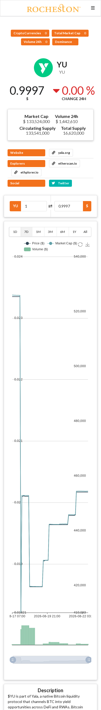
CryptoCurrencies (30, 33)
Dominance (63, 42)
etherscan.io (67, 163)
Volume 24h (35, 42)
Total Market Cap (70, 33)
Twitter (63, 183)
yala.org (64, 153)
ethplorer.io (29, 172)
